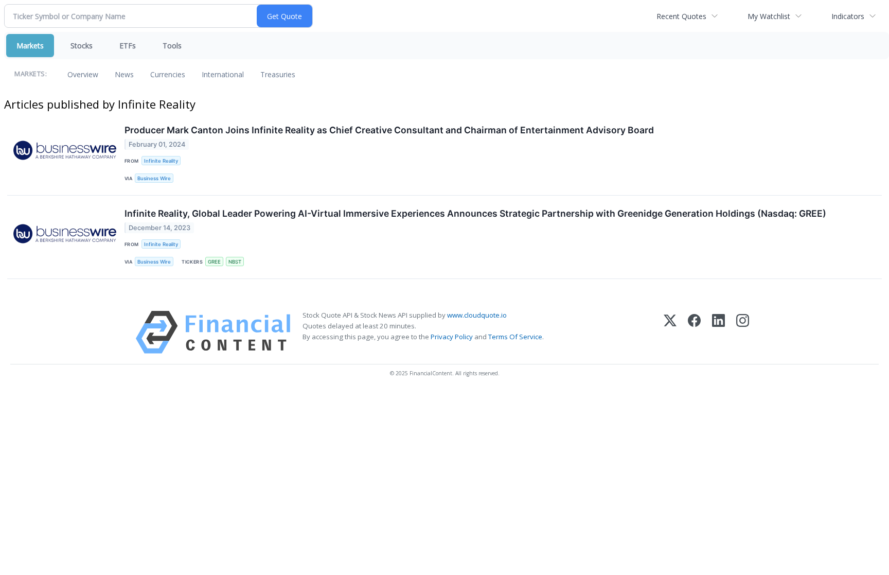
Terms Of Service (515, 336)
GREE (214, 262)
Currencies (167, 74)
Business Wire (154, 178)
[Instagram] (742, 332)
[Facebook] (694, 332)
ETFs (127, 45)
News (124, 74)
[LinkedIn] (718, 332)
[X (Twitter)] (670, 332)
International (223, 74)
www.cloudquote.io (477, 315)
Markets (30, 45)
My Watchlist (769, 16)
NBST (234, 262)
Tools (172, 45)
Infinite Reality (161, 161)
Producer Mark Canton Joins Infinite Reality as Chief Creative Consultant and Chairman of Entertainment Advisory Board (389, 130)
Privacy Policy (452, 336)
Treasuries (277, 74)
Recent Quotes (681, 16)
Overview (82, 74)
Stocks (81, 45)
